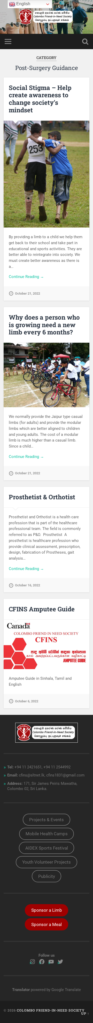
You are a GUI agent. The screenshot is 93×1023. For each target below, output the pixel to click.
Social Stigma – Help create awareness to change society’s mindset (40, 98)
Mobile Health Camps (47, 833)
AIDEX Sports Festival (46, 848)
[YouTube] (51, 962)
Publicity (46, 876)
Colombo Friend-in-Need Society (50, 1010)
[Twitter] (60, 962)
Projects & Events (46, 819)
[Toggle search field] (85, 41)
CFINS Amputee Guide (42, 609)
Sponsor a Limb (46, 910)
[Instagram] (32, 962)
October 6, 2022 (26, 701)
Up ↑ (85, 1013)
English (22, 4)
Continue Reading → (26, 276)
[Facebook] (42, 962)
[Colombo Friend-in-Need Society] (46, 17)
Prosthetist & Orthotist (42, 497)
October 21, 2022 (27, 293)
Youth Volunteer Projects (46, 862)
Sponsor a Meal (46, 924)
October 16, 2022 (27, 585)
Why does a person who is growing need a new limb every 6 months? (44, 324)
